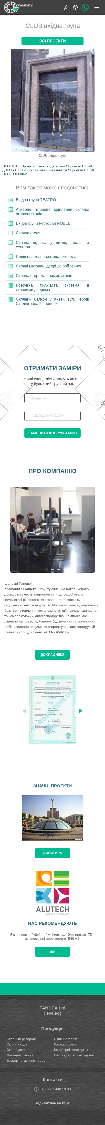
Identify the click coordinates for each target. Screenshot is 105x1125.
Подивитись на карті (53, 1103)
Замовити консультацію (52, 433)
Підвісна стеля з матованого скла (46, 256)
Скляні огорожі (65, 1039)
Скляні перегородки (22, 1039)
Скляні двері (16, 1050)
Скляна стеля (28, 233)
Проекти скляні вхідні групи (43, 166)
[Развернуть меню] (96, 7)
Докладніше (52, 655)
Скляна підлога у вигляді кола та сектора (52, 244)
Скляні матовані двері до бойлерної (48, 266)
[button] (80, 711)
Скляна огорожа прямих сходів (44, 276)
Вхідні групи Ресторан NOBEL (43, 223)
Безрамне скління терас (26, 1060)
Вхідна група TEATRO (36, 200)
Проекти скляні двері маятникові (41, 170)
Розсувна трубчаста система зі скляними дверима (52, 287)
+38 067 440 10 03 (56, 1089)
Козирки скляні (65, 1044)
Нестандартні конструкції (74, 1055)
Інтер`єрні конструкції (71, 1050)
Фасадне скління (20, 1055)
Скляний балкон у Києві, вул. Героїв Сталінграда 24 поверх (52, 301)
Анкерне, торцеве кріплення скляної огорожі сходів (52, 211)
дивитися (52, 853)
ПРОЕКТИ (10, 166)
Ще (52, 952)
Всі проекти (52, 41)
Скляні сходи (17, 1044)
